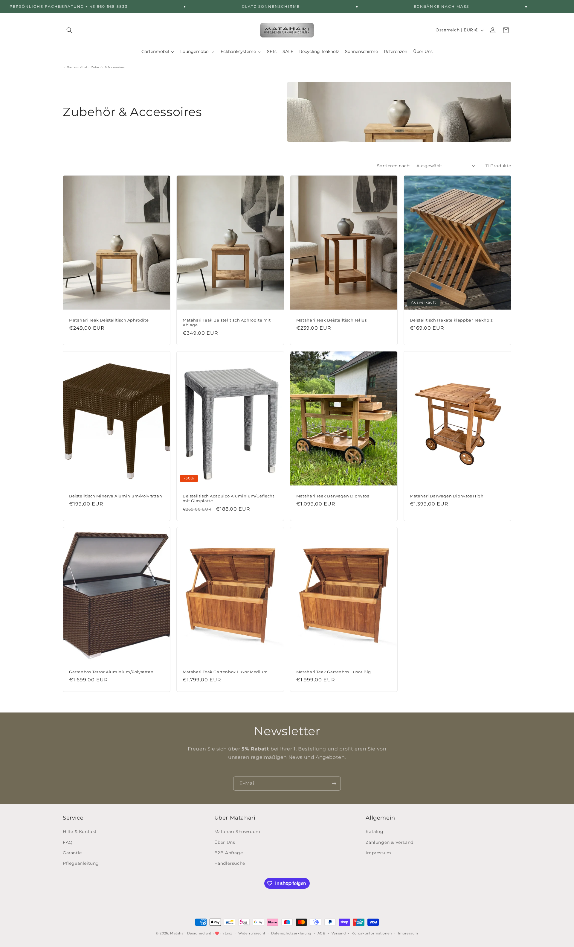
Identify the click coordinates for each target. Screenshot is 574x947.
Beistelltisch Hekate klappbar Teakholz (451, 319)
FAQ (68, 842)
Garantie (72, 852)
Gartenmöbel (77, 67)
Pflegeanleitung (81, 863)
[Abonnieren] (334, 784)
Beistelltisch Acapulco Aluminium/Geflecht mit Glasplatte (228, 498)
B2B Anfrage (228, 852)
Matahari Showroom (237, 832)
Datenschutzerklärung (291, 933)
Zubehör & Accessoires (108, 67)
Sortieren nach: (393, 165)
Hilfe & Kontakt (80, 832)
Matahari (178, 933)
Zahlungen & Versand (389, 842)
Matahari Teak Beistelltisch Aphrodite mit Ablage (227, 322)
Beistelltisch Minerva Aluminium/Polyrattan (115, 495)
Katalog (374, 832)
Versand (339, 933)
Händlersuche (229, 863)
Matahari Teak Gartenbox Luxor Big (333, 671)
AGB (321, 933)
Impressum (378, 852)
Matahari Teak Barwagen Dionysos (332, 495)
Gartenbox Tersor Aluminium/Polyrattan (111, 671)
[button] (69, 30)
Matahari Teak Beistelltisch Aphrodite (109, 319)
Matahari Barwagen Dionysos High (447, 495)
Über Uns (224, 842)
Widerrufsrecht (251, 933)
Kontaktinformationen (372, 933)
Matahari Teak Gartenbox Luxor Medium (225, 671)
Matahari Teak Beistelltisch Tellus (331, 319)
